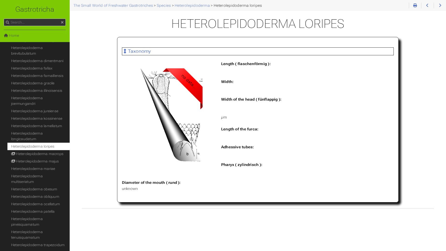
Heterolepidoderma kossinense (36, 118)
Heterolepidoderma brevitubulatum (27, 51)
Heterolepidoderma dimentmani (37, 61)
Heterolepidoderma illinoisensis (36, 91)
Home (13, 35)
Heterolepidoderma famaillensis (37, 76)
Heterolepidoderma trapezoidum (38, 245)
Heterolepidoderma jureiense (34, 111)
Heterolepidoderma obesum (34, 189)
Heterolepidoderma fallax (31, 68)
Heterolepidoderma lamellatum (36, 126)
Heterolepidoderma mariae (33, 169)
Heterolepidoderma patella (33, 211)
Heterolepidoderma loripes (33, 146)
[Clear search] (62, 22)
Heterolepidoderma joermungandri (27, 101)
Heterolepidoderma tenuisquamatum (27, 235)
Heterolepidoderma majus (37, 161)
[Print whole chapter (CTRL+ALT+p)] (415, 6)
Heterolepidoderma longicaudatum (27, 136)
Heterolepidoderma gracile (33, 83)
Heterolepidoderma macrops (39, 154)
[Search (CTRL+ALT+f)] (7, 22)
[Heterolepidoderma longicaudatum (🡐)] (427, 6)
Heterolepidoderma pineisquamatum (27, 222)
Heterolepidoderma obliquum (35, 197)
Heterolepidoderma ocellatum (35, 204)
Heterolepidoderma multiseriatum (27, 179)
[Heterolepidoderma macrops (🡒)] (440, 6)
